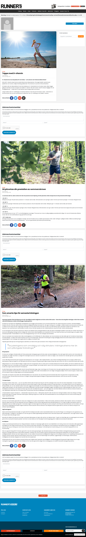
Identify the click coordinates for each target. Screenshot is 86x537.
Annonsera (46, 512)
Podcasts (34, 11)
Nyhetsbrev (50, 11)
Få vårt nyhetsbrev (54, 530)
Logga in (32, 530)
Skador (24, 11)
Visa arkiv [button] (74, 23)
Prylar (29, 11)
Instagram (3, 513)
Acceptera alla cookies (79, 534)
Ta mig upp (43, 495)
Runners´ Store (63, 11)
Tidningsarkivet (61, 6)
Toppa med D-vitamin (12, 73)
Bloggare (56, 11)
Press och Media (25, 512)
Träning (20, 11)
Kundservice (24, 513)
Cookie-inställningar (69, 534)
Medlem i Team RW (42, 11)
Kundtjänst (67, 6)
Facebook (3, 512)
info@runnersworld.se (69, 514)
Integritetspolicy (47, 515)
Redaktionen (24, 515)
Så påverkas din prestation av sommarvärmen (24, 189)
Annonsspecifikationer (48, 513)
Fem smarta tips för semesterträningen (20, 313)
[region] (43, 534)
